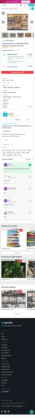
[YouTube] (5, 411)
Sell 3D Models (4, 361)
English (19, 406)
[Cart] (20, 5)
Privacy (14, 406)
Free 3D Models (5, 353)
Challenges (4, 383)
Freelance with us (5, 369)
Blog (2, 333)
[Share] (28, 76)
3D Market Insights (5, 366)
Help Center (4, 339)
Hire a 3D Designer (5, 350)
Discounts (3, 358)
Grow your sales (5, 364)
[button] (29, 8)
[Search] (32, 8)
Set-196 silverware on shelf (7, 309)
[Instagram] (8, 411)
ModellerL (11, 114)
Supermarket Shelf (6, 248)
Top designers (4, 380)
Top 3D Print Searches (6, 374)
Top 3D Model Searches (7, 372)
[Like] (6, 76)
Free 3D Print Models (6, 355)
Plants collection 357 (6, 279)
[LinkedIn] (2, 411)
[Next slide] (31, 22)
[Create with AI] (17, 5)
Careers (3, 336)
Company (3, 330)
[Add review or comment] (32, 159)
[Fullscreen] (3, 13)
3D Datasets (4, 347)
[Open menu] (2, 5)
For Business (4, 345)
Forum (3, 385)
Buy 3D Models (4, 341)
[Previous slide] (3, 22)
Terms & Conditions (6, 406)
